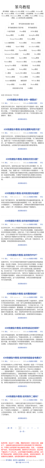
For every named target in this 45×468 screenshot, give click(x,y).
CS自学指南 (11, 31)
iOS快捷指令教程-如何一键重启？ (22, 99)
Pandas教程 (23, 43)
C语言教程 (24, 65)
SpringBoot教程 (34, 35)
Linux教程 (22, 84)
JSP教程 (8, 46)
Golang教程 (35, 58)
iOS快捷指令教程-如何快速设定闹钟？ (22, 327)
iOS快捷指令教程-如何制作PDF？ (22, 255)
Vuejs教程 (34, 69)
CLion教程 (36, 77)
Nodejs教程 (23, 69)
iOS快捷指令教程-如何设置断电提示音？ (22, 129)
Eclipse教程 (10, 84)
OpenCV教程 (20, 46)
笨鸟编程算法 (32, 28)
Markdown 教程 (21, 62)
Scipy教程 (26, 54)
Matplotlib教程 (9, 50)
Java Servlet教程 (34, 46)
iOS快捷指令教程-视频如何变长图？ (22, 159)
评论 (41, 103)
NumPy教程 (36, 65)
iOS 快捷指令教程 (31, 103)
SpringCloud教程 (10, 65)
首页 (12, 24)
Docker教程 (34, 84)
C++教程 (8, 73)
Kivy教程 (37, 54)
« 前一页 (9, 428)
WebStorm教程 (10, 77)
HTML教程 (34, 31)
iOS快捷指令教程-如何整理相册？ (22, 293)
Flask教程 (23, 31)
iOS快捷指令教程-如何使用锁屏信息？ (22, 220)
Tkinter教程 (8, 62)
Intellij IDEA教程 (21, 73)
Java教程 (21, 35)
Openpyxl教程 (36, 50)
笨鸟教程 (22, 6)
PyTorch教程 (10, 58)
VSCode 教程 (35, 81)
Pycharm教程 (35, 73)
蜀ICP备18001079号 (22, 462)
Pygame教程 (23, 50)
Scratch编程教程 (10, 81)
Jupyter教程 (23, 58)
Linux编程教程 (9, 43)
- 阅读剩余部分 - (22, 119)
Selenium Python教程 (11, 54)
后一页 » (22, 431)
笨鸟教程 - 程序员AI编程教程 (15, 460)
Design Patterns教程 (16, 39)
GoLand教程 (24, 77)
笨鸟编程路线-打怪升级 (15, 28)
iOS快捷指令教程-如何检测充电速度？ (22, 193)
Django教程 (10, 35)
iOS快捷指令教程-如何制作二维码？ (22, 396)
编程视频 (24, 81)
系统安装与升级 (17, 88)
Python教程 (31, 39)
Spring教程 (10, 69)
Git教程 (30, 88)
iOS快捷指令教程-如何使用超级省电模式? (22, 357)
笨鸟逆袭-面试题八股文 (26, 24)
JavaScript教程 (36, 62)
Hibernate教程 (35, 43)
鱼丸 (6, 103)
